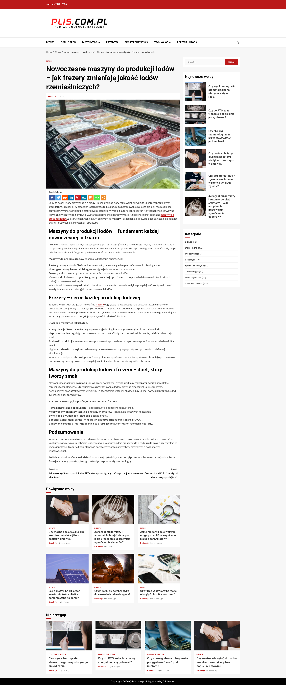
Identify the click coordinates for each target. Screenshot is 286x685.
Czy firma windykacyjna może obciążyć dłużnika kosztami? (159, 568)
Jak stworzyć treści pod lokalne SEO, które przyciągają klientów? (80, 473)
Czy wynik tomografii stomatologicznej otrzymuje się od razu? (195, 91)
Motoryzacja (91, 42)
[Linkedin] (71, 197)
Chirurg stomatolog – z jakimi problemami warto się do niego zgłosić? (195, 181)
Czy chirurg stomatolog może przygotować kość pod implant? (195, 136)
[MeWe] (84, 197)
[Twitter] (58, 197)
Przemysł (112, 42)
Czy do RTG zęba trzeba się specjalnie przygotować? (195, 114)
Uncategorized (193, 277)
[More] (103, 197)
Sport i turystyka (136, 42)
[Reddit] (65, 197)
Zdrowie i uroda (187, 42)
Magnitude (152, 681)
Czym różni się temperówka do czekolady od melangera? (113, 568)
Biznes (50, 42)
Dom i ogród (68, 42)
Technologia (162, 42)
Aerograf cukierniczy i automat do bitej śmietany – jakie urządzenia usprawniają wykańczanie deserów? (113, 509)
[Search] (238, 42)
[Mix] (91, 197)
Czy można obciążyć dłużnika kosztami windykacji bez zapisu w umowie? (67, 509)
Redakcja (52, 96)
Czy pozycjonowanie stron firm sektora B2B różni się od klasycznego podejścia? (146, 473)
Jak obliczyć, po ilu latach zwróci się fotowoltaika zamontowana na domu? (67, 568)
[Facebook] (52, 197)
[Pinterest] (78, 197)
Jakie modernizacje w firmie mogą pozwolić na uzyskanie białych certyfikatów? (159, 509)
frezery (99, 304)
